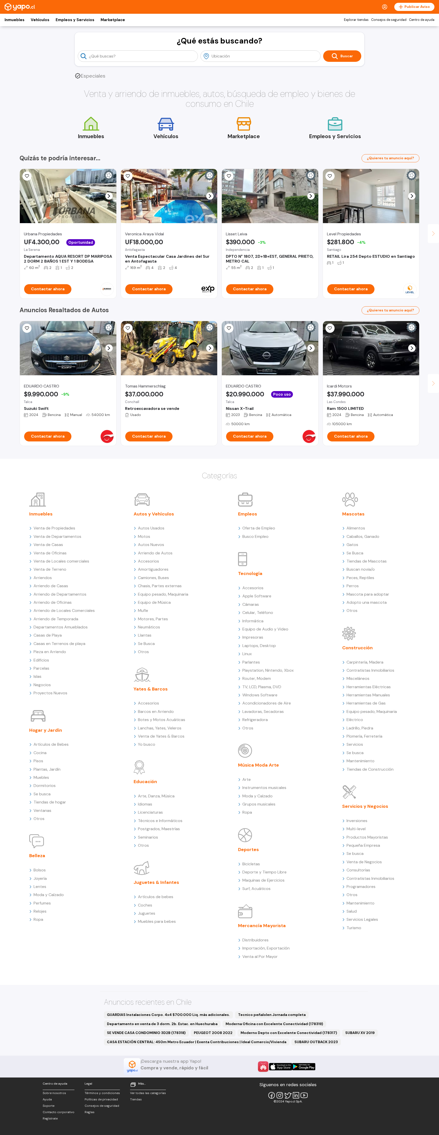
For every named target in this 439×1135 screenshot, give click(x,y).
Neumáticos (149, 627)
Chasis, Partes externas (160, 585)
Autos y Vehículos (154, 514)
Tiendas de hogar (50, 802)
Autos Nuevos (151, 544)
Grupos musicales (258, 804)
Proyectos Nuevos (50, 693)
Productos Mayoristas (367, 837)
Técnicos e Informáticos (160, 820)
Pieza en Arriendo (50, 651)
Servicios (355, 744)
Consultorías (358, 870)
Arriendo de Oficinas (53, 602)
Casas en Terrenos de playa (59, 643)
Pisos (38, 761)
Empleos (247, 514)
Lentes (40, 886)
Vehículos (40, 19)
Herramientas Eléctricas (369, 686)
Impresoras (252, 637)
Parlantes (251, 662)
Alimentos (356, 528)
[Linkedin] (296, 1095)
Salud (352, 911)
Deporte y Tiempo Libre (264, 872)
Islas (37, 676)
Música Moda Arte (258, 765)
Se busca (42, 794)
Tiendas (136, 1099)
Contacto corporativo (58, 1112)
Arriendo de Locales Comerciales (64, 610)
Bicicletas (251, 864)
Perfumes (42, 903)
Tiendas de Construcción (370, 769)
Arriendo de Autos (155, 553)
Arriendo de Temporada (56, 619)
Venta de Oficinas (50, 553)
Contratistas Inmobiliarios (370, 670)
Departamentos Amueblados (61, 627)
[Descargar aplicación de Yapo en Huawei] (263, 1066)
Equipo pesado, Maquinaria (163, 594)
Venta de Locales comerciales (61, 561)
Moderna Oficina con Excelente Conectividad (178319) (274, 1024)
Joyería (40, 878)
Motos (144, 536)
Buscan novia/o (361, 569)
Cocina (40, 752)
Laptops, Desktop (259, 645)
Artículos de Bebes (51, 744)
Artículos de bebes (155, 896)
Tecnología (250, 573)
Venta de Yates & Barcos (161, 736)
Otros (39, 818)
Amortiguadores (153, 569)
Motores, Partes (153, 619)
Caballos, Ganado (363, 536)
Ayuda (47, 1099)
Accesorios (148, 561)
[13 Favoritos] (228, 176)
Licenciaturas (150, 812)
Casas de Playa (48, 635)
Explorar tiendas (356, 20)
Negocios (42, 684)
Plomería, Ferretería (364, 736)
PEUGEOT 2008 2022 (213, 1032)
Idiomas (145, 804)
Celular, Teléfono (257, 612)
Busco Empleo (255, 536)
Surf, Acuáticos (256, 888)
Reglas (90, 1112)
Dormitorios (45, 785)
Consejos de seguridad (388, 20)
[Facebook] (272, 1095)
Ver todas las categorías (148, 1093)
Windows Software (259, 695)
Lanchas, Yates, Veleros (159, 728)
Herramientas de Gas (366, 703)
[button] (109, 196)
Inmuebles (14, 19)
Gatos (352, 544)
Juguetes (146, 913)
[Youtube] (304, 1095)
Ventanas (42, 810)
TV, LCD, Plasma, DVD (261, 686)
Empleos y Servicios (75, 19)
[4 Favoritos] (128, 176)
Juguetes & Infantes (156, 882)
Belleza (37, 856)
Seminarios (148, 837)
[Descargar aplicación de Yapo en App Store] (280, 1066)
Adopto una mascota (367, 602)
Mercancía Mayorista (262, 926)
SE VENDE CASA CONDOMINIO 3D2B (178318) (146, 1032)
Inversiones (357, 820)
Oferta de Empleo (258, 528)
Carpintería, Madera (365, 662)
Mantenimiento (360, 761)
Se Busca (146, 643)
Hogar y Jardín (45, 730)
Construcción (357, 648)
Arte (246, 779)
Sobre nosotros (54, 1093)
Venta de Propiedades (54, 528)
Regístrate (50, 1118)
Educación (145, 782)
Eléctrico (355, 719)
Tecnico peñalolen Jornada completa (272, 1014)
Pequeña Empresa (363, 845)
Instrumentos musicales (264, 787)
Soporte (48, 1106)
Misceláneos (358, 678)
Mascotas (353, 514)
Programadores (361, 886)
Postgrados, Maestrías (159, 828)
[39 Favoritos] (330, 176)
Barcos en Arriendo (156, 711)
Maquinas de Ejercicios (263, 880)
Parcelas (41, 668)
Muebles (41, 777)
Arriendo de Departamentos (60, 594)
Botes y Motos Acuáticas (161, 719)
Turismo (354, 927)
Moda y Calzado (49, 894)
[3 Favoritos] (27, 328)
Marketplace (113, 19)
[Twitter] (288, 1095)
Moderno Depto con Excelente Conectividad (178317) (289, 1032)
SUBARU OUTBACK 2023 (316, 1042)
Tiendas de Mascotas (367, 561)
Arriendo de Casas (51, 585)
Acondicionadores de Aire (266, 703)
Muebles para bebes (157, 921)
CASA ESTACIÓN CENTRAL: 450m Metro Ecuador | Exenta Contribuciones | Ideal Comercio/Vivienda (196, 1042)
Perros (353, 585)
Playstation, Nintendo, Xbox (268, 670)
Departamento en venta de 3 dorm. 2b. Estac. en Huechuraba (162, 1024)
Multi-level (356, 828)
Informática (252, 621)
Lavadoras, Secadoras (263, 711)
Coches (145, 905)
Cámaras (250, 604)
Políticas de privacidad (101, 1099)
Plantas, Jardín (47, 769)
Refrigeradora (255, 719)
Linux (247, 653)
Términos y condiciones (102, 1093)
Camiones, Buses (153, 577)
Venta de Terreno (50, 569)
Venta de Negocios (364, 862)
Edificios (41, 660)
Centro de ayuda (421, 20)
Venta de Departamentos (57, 536)
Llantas (144, 635)
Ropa (38, 919)
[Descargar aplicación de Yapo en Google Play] (303, 1066)
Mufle (143, 610)
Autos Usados (151, 528)
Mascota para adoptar (368, 594)
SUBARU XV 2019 (360, 1032)
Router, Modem (256, 678)
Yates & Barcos (151, 689)
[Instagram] (280, 1095)
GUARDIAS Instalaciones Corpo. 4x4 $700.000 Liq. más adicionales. (168, 1014)
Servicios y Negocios (365, 806)
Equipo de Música (154, 602)
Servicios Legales (362, 919)
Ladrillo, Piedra (360, 728)
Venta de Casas (48, 544)
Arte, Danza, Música (156, 796)
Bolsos (40, 870)
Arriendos (43, 577)
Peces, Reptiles (360, 577)
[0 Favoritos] (27, 176)
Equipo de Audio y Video (265, 629)
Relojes (40, 911)
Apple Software (256, 596)
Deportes (248, 849)
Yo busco (146, 744)
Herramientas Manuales (368, 695)
